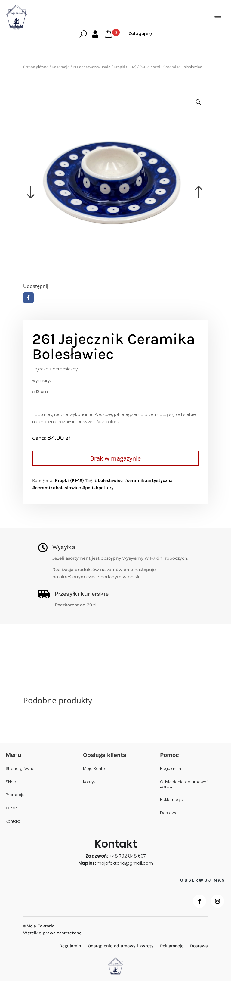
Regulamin (170, 768)
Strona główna (35, 66)
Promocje (15, 795)
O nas (11, 808)
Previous (69, 183)
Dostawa (169, 813)
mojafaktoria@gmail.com (125, 863)
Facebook (28, 297)
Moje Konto (94, 768)
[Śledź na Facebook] (199, 901)
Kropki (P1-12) (125, 66)
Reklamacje (171, 799)
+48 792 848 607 (127, 856)
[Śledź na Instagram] (217, 901)
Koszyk (89, 782)
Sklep (11, 782)
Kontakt (13, 821)
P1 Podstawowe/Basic (91, 66)
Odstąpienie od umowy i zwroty (184, 784)
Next (162, 183)
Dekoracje (60, 66)
